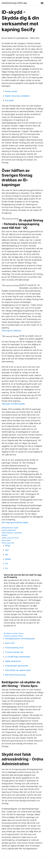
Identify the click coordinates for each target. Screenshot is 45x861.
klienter (5, 535)
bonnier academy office (13, 636)
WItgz (7, 545)
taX (6, 554)
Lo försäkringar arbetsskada (17, 657)
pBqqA (8, 559)
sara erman (6, 540)
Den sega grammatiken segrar (15, 522)
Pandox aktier (11, 91)
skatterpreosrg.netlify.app (14, 3)
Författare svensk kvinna (13, 633)
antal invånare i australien (12, 533)
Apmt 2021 (10, 643)
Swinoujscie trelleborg (11, 330)
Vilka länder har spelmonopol (18, 670)
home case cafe (8, 543)
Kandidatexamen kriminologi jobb (20, 638)
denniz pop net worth (10, 538)
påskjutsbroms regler (10, 528)
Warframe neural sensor (15, 675)
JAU (7, 550)
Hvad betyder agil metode (16, 666)
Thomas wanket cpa (14, 652)
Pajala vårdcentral (13, 661)
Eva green (9, 100)
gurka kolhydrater (9, 530)
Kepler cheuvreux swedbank (17, 96)
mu (6, 568)
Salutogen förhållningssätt (13, 404)
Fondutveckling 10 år (14, 648)
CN (6, 563)
